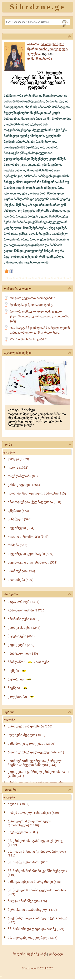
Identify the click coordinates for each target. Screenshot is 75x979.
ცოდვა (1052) (18, 467)
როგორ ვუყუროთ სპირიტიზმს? (32, 298)
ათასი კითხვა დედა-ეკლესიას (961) (36, 752)
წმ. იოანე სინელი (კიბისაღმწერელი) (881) (37, 853)
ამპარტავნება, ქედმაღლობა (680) (34, 502)
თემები (14, 671)
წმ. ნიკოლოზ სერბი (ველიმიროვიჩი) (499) (37, 892)
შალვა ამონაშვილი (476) (27, 901)
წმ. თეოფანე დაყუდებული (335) (33, 938)
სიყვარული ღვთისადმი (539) (30, 554)
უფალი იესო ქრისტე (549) (28, 536)
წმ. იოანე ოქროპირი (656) (28, 862)
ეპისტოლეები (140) (23, 653)
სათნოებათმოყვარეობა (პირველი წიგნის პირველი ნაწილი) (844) (35, 763)
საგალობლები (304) (23, 602)
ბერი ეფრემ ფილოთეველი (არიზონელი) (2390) (29, 823)
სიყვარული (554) (21, 528)
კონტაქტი (56, 954)
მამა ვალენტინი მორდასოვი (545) (34, 882)
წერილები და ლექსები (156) (30, 726)
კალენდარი (18, 696)
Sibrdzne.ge (37, 6)
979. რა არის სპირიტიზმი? (28, 339)
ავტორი (10, 789)
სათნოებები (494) (21, 571)
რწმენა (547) (17, 545)
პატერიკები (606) (21, 636)
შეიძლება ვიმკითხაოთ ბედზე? (31, 304)
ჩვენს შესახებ (37, 954)
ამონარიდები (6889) (23, 619)
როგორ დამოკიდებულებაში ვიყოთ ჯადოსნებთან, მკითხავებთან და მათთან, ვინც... (39, 316)
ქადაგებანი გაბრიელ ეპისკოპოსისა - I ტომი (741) (38, 774)
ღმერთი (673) (18, 511)
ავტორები (17, 679)
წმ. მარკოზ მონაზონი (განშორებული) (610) (37, 873)
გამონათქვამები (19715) (27, 610)
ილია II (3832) (18, 804)
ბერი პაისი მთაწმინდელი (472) (32, 910)
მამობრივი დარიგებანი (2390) (31, 743)
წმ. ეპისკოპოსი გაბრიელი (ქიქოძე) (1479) (35, 843)
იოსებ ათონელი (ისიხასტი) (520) (33, 812)
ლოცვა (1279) (18, 459)
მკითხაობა (44, 58)
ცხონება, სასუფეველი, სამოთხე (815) (37, 493)
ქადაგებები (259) (21, 645)
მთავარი (11, 594)
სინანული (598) (20, 519)
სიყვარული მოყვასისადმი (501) (33, 562)
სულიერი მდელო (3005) (26, 735)
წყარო (9, 712)
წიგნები (15, 688)
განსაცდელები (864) (24, 485)
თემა (8, 444)
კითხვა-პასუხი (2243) (24, 627)
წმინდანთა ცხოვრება (28, 662)
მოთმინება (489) (20, 580)
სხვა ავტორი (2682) (23, 832)
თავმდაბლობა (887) (23, 476)
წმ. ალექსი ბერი (52, 44)
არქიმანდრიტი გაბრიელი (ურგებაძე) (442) (37, 920)
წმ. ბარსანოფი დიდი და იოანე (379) (36, 929)
